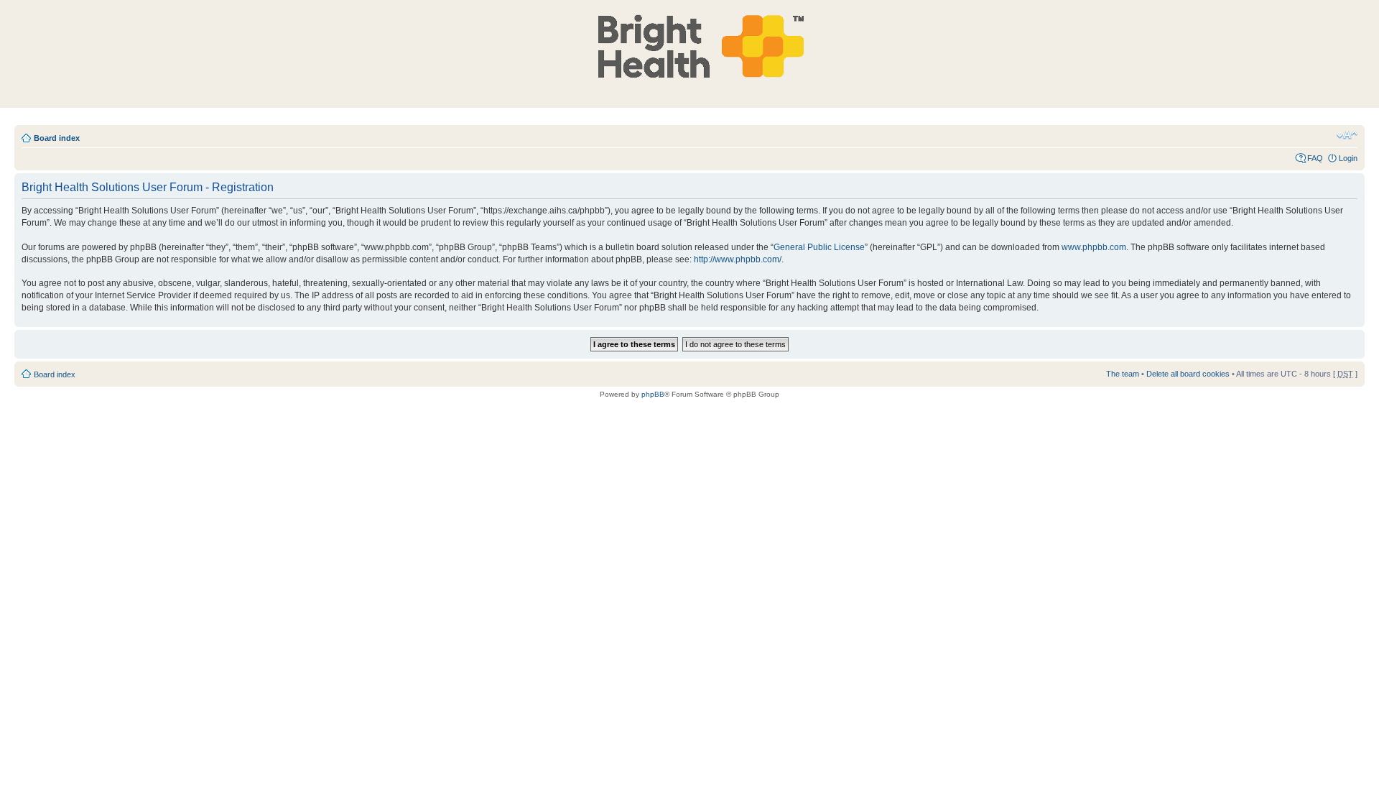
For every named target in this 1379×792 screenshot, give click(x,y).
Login (1348, 158)
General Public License (819, 247)
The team (1122, 373)
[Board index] (693, 46)
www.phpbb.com (1094, 247)
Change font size (1347, 135)
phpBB (652, 394)
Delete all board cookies (1188, 373)
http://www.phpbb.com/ (737, 259)
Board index (57, 138)
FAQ (1315, 158)
